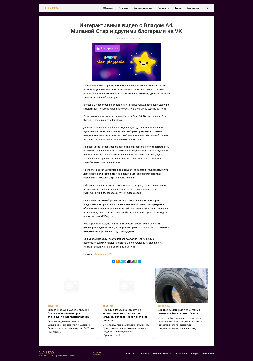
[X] (128, 261)
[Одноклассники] (117, 261)
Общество (108, 8)
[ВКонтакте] (113, 261)
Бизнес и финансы (143, 8)
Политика (123, 8)
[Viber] (132, 261)
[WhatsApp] (135, 261)
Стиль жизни (193, 8)
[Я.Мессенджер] (121, 261)
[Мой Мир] (139, 261)
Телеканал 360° (103, 254)
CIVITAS (52, 8)
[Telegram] (124, 261)
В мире (177, 8)
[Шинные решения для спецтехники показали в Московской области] (181, 285)
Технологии (163, 8)
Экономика (164, 306)
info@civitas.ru (98, 354)
